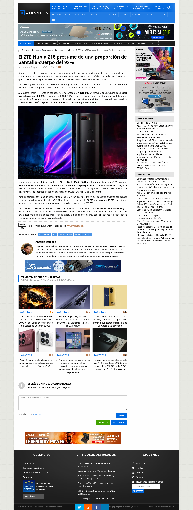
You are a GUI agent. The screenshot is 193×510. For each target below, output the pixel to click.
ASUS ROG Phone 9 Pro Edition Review (155, 125)
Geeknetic (25, 50)
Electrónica (35, 50)
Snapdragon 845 (65, 235)
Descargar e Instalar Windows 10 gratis (96, 471)
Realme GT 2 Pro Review (148, 137)
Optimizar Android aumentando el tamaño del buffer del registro (153, 180)
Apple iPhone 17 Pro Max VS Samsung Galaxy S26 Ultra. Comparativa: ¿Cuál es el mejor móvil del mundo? (155, 204)
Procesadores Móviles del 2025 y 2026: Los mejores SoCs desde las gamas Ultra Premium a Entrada (155, 187)
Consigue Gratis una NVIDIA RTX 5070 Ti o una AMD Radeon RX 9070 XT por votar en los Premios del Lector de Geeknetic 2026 (36, 321)
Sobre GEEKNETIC (31, 463)
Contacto (27, 477)
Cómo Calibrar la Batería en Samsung (154, 198)
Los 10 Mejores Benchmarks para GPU (96, 498)
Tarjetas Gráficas (80, 15)
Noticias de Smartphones (64, 50)
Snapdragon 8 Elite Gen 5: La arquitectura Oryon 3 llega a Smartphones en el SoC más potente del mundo (154, 155)
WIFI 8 (154, 43)
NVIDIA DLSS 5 (65, 43)
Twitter (139, 468)
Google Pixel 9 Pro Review (149, 123)
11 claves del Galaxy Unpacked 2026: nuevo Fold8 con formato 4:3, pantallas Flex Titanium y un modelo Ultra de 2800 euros (155, 239)
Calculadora (100, 7)
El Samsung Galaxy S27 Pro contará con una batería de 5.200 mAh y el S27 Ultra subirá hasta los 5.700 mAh (73, 321)
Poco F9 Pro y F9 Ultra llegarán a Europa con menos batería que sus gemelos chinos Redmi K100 (35, 363)
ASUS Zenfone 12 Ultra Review (151, 134)
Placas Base (67, 15)
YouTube (140, 472)
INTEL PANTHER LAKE (99, 43)
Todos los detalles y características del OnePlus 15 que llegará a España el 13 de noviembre (155, 229)
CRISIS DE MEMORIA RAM (46, 43)
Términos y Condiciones (34, 468)
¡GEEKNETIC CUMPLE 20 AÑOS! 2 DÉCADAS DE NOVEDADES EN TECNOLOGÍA (152, 165)
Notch (77, 235)
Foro (159, 7)
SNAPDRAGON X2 (81, 43)
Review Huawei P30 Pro (148, 128)
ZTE (54, 235)
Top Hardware (141, 7)
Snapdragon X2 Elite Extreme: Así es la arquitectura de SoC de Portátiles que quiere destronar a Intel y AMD (155, 143)
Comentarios (76, 225)
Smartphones (47, 50)
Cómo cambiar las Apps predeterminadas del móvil (149, 217)
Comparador (79, 7)
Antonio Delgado (30, 67)
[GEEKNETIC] (34, 12)
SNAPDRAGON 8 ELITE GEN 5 (123, 43)
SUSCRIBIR (138, 491)
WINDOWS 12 (143, 43)
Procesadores (56, 15)
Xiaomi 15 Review (145, 131)
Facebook (140, 463)
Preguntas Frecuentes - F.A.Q (36, 472)
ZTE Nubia (87, 235)
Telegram (140, 477)
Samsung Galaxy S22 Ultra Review (153, 148)
